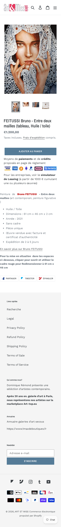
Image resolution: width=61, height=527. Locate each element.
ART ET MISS (21, 511)
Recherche (14, 309)
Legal (10, 318)
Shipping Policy (17, 346)
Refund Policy (16, 337)
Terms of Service (17, 364)
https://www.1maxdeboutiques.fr (26, 428)
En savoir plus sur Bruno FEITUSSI (21, 249)
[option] (16, 107)
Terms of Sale (16, 355)
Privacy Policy (16, 327)
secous (39, 421)
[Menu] (55, 7)
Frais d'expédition (34, 137)
